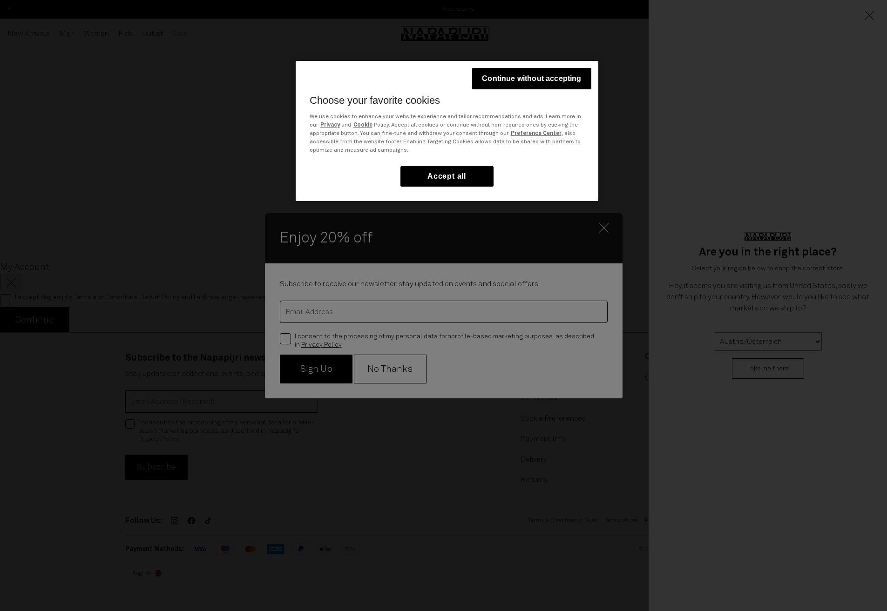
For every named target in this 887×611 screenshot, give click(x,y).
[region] (447, 131)
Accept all (446, 176)
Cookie (362, 125)
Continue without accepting (531, 78)
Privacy (330, 125)
